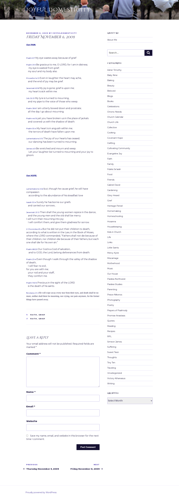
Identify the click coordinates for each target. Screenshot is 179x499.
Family (110, 164)
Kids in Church (114, 232)
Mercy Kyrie (113, 253)
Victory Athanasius (116, 378)
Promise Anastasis (116, 315)
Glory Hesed (113, 195)
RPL (109, 336)
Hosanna (111, 221)
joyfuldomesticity (65, 33)
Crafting (111, 143)
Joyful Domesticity (58, 9)
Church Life (112, 122)
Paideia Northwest (116, 279)
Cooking (111, 132)
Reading (111, 326)
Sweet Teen (113, 352)
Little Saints (113, 247)
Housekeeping (114, 226)
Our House (112, 274)
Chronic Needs (114, 112)
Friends (110, 179)
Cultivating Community (118, 148)
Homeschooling (115, 216)
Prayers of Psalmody (117, 310)
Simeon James (114, 341)
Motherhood (113, 263)
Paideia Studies (114, 284)
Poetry (110, 305)
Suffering (111, 347)
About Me (112, 40)
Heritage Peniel (115, 206)
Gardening (112, 190)
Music (110, 268)
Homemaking (114, 211)
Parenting (112, 289)
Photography (113, 300)
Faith (33, 315)
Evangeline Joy (114, 153)
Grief (42, 315)
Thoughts (112, 357)
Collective (112, 127)
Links (109, 242)
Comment (33, 354)
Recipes (111, 331)
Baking (110, 80)
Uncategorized (114, 373)
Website (31, 421)
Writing (111, 383)
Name (31, 392)
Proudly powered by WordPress (40, 492)
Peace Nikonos (114, 294)
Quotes (111, 321)
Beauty (110, 85)
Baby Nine (112, 75)
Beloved (111, 91)
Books (110, 101)
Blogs (110, 96)
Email (30, 406)
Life (109, 237)
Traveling (111, 368)
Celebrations (113, 106)
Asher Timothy (114, 70)
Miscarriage (112, 258)
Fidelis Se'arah (114, 169)
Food (109, 174)
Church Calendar (115, 117)
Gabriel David (113, 185)
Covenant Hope (115, 138)
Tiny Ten (111, 362)
